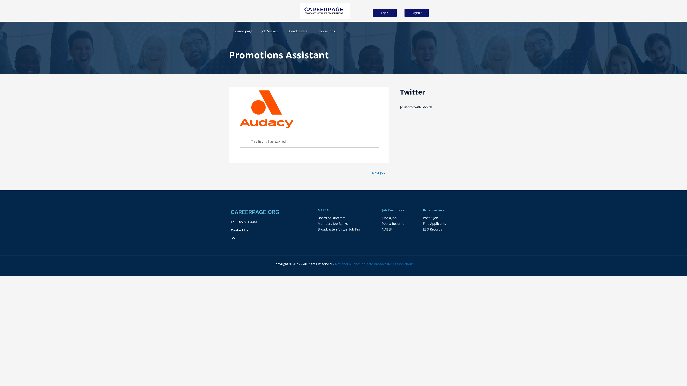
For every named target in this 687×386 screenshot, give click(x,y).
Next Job (380, 173)
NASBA (323, 210)
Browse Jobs (325, 31)
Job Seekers (270, 31)
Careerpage (243, 31)
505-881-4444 (247, 222)
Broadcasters (298, 31)
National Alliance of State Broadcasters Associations (374, 264)
